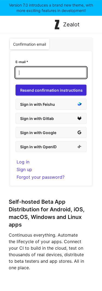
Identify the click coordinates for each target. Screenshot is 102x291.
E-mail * (22, 62)
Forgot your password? (40, 177)
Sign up (24, 169)
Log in (23, 162)
